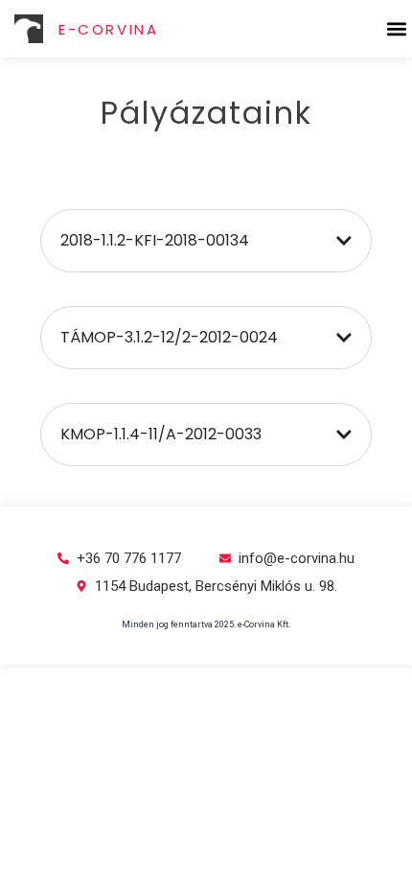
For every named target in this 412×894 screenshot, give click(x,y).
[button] (396, 29)
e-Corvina (108, 29)
